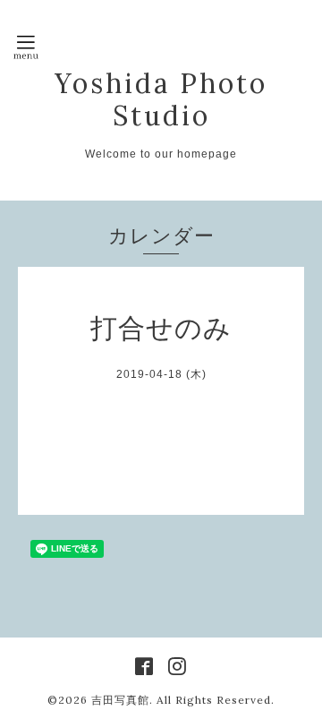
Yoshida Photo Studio (161, 99)
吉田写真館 (120, 699)
